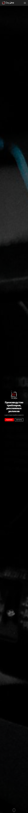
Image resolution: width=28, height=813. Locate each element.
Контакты (19, 419)
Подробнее (9, 419)
